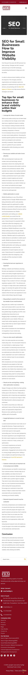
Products (3, 624)
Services (3, 622)
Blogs (2, 627)
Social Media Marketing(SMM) (9, 643)
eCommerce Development (8, 647)
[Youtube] (8, 655)
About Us (3, 620)
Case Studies (4, 629)
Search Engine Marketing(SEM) (9, 640)
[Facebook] (2, 655)
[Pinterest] (14, 655)
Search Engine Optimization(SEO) (10, 638)
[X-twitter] (11, 655)
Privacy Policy (9, 670)
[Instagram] (5, 655)
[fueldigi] (6, 574)
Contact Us (4, 631)
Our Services (5, 636)
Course (3, 633)
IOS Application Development (9, 652)
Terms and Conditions (21, 670)
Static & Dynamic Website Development (12, 645)
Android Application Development (10, 649)
